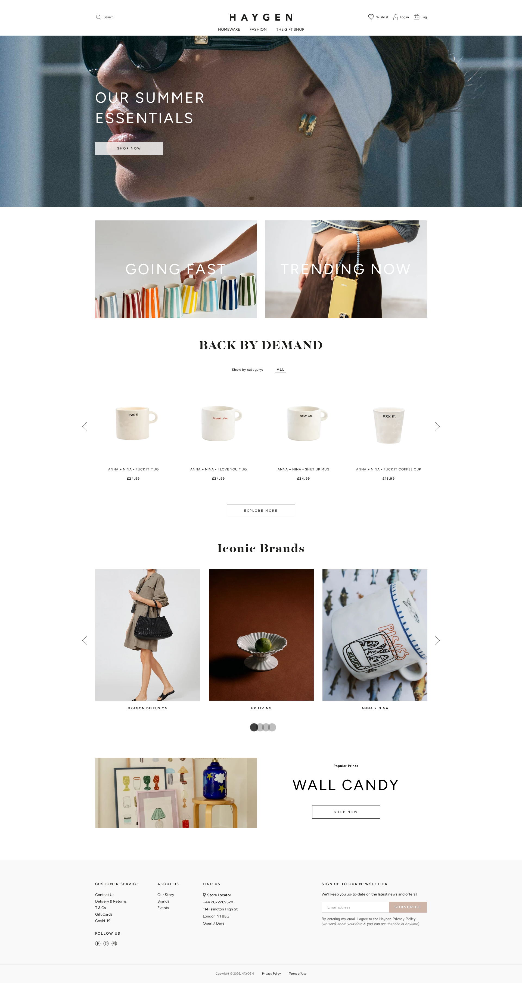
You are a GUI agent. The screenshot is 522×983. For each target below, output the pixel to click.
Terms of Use (297, 973)
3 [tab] (264, 728)
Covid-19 (102, 921)
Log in (404, 17)
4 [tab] (270, 728)
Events (163, 908)
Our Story (165, 894)
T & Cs (100, 908)
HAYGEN (247, 973)
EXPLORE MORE (261, 511)
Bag (424, 17)
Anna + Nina (375, 708)
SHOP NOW (129, 148)
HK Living (261, 708)
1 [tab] (252, 728)
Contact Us (104, 894)
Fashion (258, 30)
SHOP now (346, 812)
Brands (163, 901)
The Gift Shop (290, 30)
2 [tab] (258, 728)
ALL (281, 369)
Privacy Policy (271, 973)
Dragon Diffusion (148, 708)
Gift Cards (104, 914)
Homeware (229, 30)
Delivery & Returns (111, 901)
